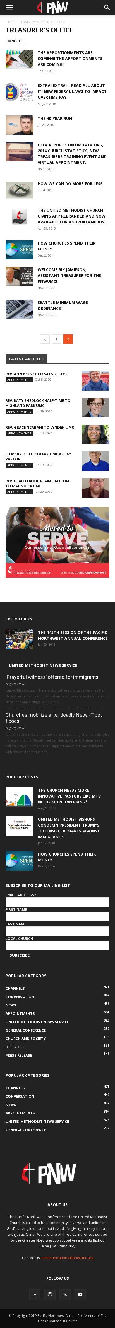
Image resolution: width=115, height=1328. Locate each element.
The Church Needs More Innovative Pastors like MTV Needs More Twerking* (69, 796)
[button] (9, 7)
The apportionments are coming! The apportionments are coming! (70, 58)
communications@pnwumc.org (67, 1257)
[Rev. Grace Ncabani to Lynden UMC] (95, 434)
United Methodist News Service (43, 665)
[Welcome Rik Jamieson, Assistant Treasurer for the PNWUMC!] (19, 276)
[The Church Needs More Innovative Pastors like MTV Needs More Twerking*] (19, 797)
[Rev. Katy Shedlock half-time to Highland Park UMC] (95, 407)
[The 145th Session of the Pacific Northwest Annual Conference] (19, 639)
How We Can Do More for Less (70, 183)
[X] (65, 1294)
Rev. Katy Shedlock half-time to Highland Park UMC (38, 403)
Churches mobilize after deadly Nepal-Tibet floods (54, 718)
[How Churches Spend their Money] (19, 249)
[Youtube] (80, 1294)
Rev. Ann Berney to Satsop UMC (37, 373)
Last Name (16, 923)
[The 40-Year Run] (19, 125)
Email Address (21, 894)
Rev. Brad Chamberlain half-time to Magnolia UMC (38, 483)
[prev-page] (45, 339)
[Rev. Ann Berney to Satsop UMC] (95, 381)
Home (10, 22)
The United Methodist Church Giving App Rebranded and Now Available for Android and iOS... (72, 215)
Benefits (15, 41)
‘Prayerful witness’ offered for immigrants (52, 677)
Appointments (19, 380)
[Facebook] (34, 1294)
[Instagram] (50, 1294)
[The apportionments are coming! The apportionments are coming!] (19, 59)
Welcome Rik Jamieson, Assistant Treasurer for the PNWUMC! (69, 275)
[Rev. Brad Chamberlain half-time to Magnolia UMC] (95, 488)
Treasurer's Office (35, 22)
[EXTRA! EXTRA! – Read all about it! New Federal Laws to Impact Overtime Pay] (19, 92)
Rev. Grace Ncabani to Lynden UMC (40, 427)
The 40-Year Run (55, 118)
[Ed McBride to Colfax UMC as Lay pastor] (95, 461)
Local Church (19, 938)
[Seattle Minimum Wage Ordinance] (19, 309)
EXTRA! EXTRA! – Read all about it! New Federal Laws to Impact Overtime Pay (72, 91)
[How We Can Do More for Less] (19, 190)
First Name (16, 909)
